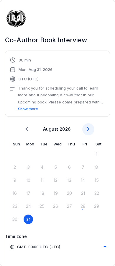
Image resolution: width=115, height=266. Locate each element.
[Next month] (88, 129)
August (50, 129)
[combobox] (58, 247)
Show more (28, 109)
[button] (57, 84)
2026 (65, 129)
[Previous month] (27, 129)
